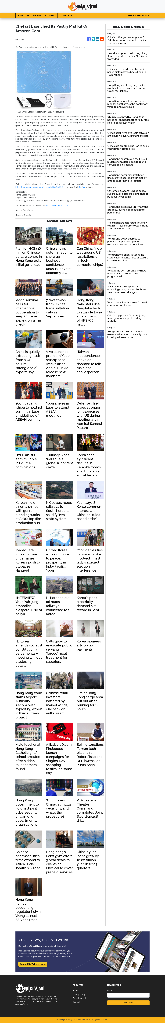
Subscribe (128, 1003)
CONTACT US (66, 15)
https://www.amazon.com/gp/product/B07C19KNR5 (40, 187)
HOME (20, 15)
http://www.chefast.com (57, 205)
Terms (75, 990)
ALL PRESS (50, 15)
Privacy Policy (79, 994)
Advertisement (79, 998)
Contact (76, 1002)
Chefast (81, 187)
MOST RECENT (34, 15)
